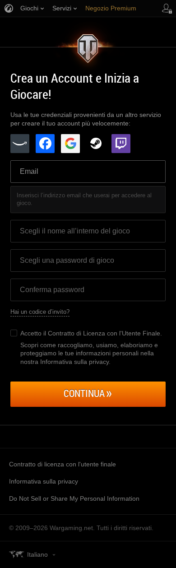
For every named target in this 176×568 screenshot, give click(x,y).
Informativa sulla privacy (43, 481)
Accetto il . (91, 333)
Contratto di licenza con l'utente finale (62, 464)
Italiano (37, 554)
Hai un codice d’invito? (39, 311)
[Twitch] (120, 143)
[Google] (70, 143)
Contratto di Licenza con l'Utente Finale (104, 333)
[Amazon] (19, 143)
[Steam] (95, 143)
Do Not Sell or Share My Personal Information (74, 498)
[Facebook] (45, 143)
